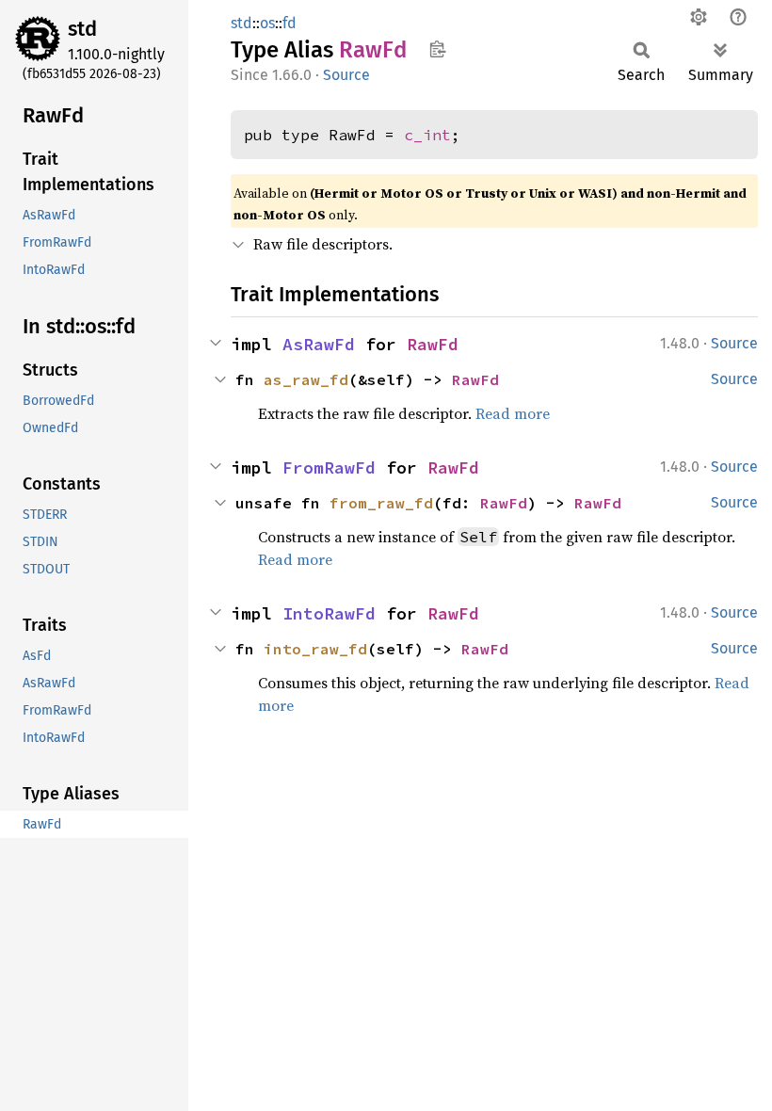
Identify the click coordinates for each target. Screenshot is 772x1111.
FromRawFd (329, 467)
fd (289, 23)
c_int (427, 134)
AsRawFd (318, 344)
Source (346, 75)
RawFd (432, 344)
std (82, 28)
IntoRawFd (329, 613)
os (267, 23)
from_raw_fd (381, 502)
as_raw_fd (306, 379)
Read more (512, 413)
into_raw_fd (315, 648)
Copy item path (437, 49)
